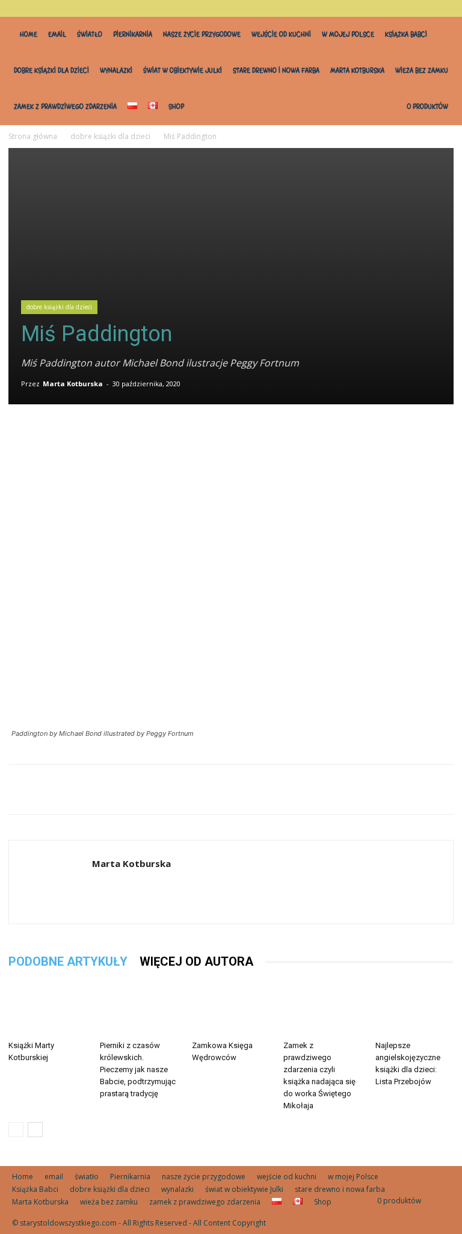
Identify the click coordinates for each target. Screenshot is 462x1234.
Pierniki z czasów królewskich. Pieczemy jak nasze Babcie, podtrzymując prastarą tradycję (138, 1069)
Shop (176, 106)
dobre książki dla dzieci (51, 70)
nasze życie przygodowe (202, 34)
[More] (338, 434)
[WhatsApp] (255, 434)
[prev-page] (15, 1129)
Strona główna (32, 136)
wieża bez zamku (421, 70)
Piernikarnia (132, 34)
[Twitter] (227, 434)
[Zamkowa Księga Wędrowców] (231, 1008)
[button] (441, 8)
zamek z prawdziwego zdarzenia (65, 106)
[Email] (283, 434)
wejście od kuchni (281, 34)
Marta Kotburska (357, 70)
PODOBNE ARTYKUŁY (68, 961)
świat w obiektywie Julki (182, 70)
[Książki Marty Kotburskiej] (47, 1008)
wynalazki (116, 70)
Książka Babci (406, 34)
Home (28, 34)
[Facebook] (200, 434)
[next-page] (35, 1129)
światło (89, 34)
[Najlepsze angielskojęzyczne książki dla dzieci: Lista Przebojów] (414, 1008)
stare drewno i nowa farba (276, 70)
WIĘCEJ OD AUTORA (196, 961)
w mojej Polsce (348, 34)
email (57, 34)
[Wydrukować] (310, 434)
